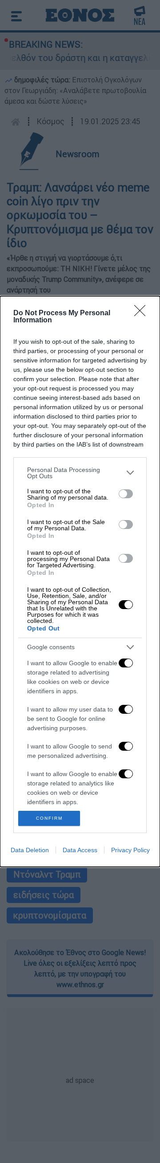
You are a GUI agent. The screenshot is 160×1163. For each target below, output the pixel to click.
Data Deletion (30, 850)
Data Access (80, 850)
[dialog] (80, 581)
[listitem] (80, 473)
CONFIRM (49, 818)
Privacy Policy (130, 850)
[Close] (142, 313)
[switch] (126, 493)
